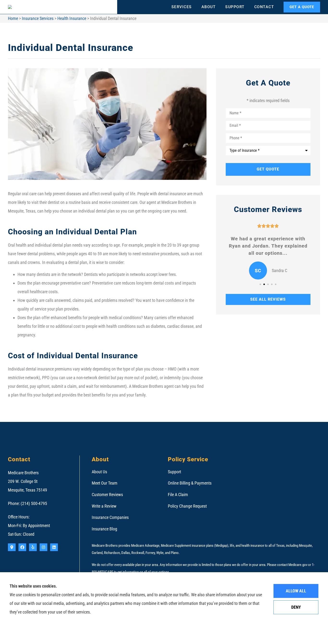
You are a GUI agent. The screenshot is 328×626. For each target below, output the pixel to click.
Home (13, 18)
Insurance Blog (104, 528)
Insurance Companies (110, 517)
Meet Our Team (104, 483)
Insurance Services (38, 18)
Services (181, 7)
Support (235, 7)
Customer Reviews (107, 494)
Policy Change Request (187, 506)
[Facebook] (22, 547)
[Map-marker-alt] (12, 547)
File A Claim (178, 494)
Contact (264, 7)
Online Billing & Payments (190, 483)
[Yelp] (33, 547)
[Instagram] (43, 547)
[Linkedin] (54, 547)
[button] (260, 284)
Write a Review (104, 506)
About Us (99, 471)
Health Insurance (71, 18)
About (208, 7)
